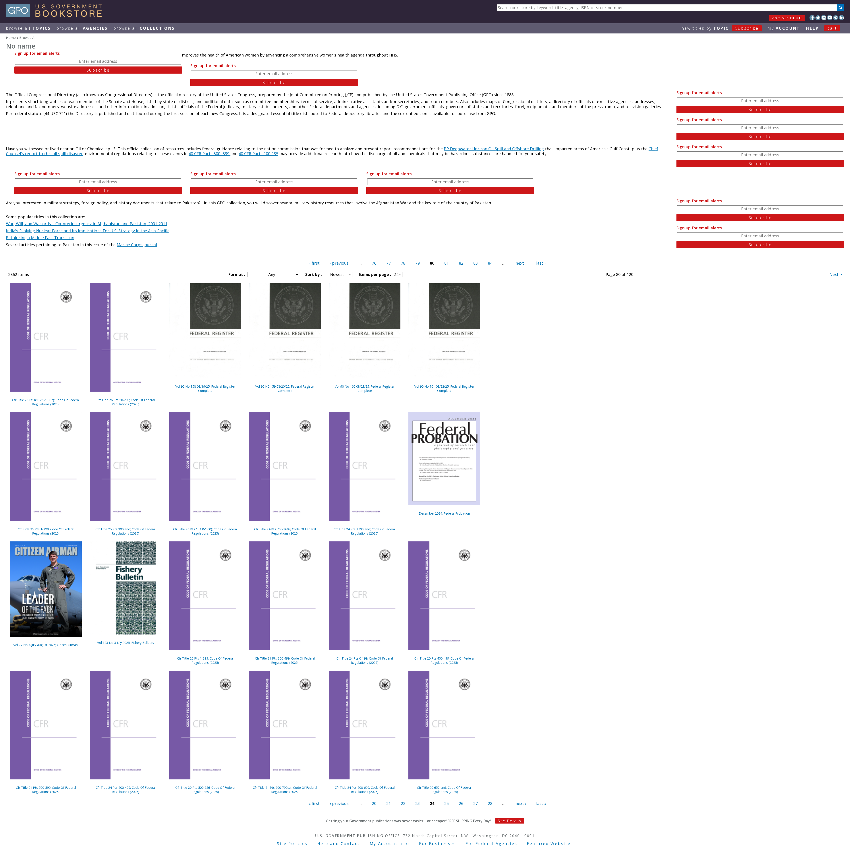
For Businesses (437, 843)
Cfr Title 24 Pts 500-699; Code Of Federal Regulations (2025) (365, 789)
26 (461, 803)
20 (374, 803)
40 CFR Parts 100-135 (258, 153)
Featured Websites (550, 843)
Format (236, 274)
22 (403, 803)
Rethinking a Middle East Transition (40, 237)
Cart (832, 28)
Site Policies (292, 843)
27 (475, 803)
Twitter (818, 17)
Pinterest (835, 17)
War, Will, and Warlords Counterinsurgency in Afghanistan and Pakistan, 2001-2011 (86, 223)
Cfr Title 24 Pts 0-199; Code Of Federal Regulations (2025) (364, 660)
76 (374, 263)
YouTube (829, 17)
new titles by (720, 28)
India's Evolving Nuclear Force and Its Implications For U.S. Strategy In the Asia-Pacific (87, 230)
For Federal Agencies (491, 843)
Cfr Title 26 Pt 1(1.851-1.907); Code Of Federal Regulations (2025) (45, 402)
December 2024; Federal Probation (444, 513)
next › (521, 263)
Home (11, 37)
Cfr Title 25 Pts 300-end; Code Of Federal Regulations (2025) (125, 531)
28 (490, 803)
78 (403, 263)
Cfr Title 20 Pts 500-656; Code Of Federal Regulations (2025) (205, 789)
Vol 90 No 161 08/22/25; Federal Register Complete (444, 388)
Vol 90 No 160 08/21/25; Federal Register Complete (364, 388)
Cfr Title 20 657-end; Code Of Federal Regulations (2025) (444, 789)
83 (475, 263)
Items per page (374, 274)
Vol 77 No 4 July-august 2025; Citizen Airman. (45, 645)
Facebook (812, 17)
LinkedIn (841, 17)
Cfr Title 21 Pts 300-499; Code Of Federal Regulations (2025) (285, 660)
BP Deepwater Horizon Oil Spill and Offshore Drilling (494, 148)
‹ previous (339, 263)
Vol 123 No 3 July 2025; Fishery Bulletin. (125, 642)
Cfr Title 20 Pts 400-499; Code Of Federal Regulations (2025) (444, 660)
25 (446, 803)
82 (461, 263)
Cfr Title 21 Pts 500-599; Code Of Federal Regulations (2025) (46, 789)
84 (490, 263)
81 (446, 263)
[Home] (56, 15)
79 (417, 263)
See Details (509, 820)
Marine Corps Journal (137, 244)
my (783, 28)
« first (314, 263)
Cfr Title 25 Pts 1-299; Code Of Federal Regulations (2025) (46, 531)
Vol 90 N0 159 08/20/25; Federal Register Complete (285, 388)
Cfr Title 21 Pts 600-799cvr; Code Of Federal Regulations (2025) (285, 789)
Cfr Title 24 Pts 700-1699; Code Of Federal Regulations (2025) (285, 531)
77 (388, 263)
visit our (787, 18)
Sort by (313, 274)
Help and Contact (338, 843)
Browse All (28, 28)
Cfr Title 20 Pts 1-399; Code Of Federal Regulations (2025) (205, 660)
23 (417, 803)
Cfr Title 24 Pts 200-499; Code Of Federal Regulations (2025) (126, 789)
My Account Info (390, 843)
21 (388, 803)
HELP (812, 28)
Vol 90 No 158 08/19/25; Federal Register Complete (205, 388)
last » (541, 263)
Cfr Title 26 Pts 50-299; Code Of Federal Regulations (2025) (126, 402)
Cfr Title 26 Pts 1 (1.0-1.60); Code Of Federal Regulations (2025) (205, 531)
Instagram (823, 17)
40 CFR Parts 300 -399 (209, 153)
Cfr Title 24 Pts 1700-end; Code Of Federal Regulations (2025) (365, 531)
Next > (835, 274)
